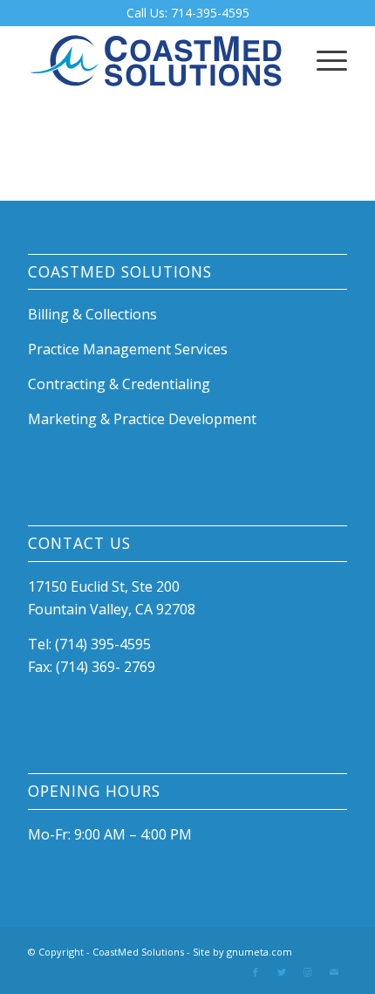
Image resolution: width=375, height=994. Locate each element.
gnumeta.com (259, 951)
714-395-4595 (210, 12)
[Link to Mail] (334, 972)
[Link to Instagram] (308, 972)
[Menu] (323, 60)
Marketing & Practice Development (142, 418)
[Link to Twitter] (282, 972)
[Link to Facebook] (255, 972)
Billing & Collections (92, 314)
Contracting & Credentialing (119, 384)
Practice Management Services (128, 349)
